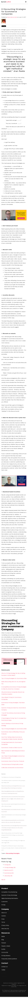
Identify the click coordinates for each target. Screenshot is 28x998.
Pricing (7, 864)
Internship (8, 875)
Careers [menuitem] (3, 915)
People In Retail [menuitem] (5, 946)
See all (3, 879)
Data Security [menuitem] (5, 928)
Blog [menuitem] (2, 939)
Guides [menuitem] (3, 949)
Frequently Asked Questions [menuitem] (9, 958)
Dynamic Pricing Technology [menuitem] (9, 895)
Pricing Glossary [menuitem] (5, 955)
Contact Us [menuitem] (4, 966)
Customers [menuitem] (4, 901)
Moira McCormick (12, 17)
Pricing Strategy (9, 867)
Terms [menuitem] (3, 922)
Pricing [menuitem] (3, 904)
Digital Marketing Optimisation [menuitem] (9, 898)
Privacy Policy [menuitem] (5, 925)
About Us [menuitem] (4, 912)
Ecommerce (9, 873)
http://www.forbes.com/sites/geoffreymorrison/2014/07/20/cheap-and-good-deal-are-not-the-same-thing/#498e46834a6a (14, 827)
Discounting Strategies (13, 853)
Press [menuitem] (2, 919)
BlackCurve (8, 870)
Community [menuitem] (4, 952)
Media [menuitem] (3, 936)
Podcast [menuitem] (3, 942)
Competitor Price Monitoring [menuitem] (9, 892)
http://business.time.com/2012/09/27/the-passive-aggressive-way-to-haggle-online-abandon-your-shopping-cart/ (13, 798)
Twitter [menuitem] (3, 969)
